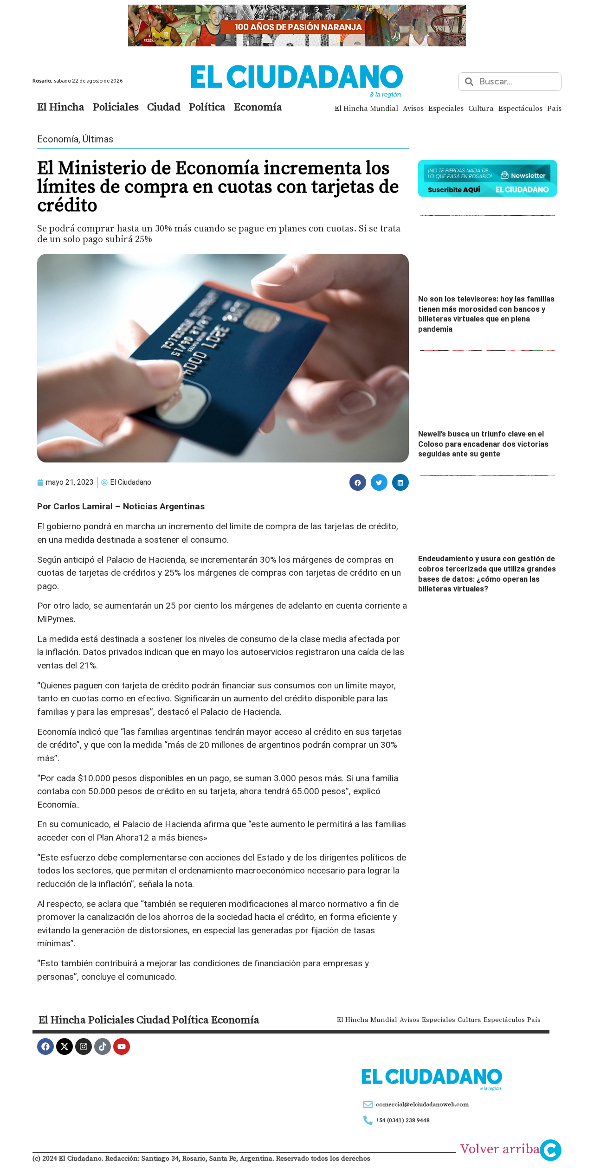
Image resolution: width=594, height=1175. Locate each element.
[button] (357, 482)
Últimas (98, 139)
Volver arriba (500, 1148)
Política (207, 106)
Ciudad (164, 106)
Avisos (413, 108)
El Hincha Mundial (366, 108)
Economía (258, 106)
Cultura (481, 108)
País (554, 108)
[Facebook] (45, 1046)
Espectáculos (520, 108)
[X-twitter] (64, 1046)
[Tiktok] (102, 1046)
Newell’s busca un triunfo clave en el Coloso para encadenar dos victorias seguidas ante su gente (483, 444)
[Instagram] (83, 1046)
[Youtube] (121, 1046)
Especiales (446, 108)
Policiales (116, 106)
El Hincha (60, 106)
